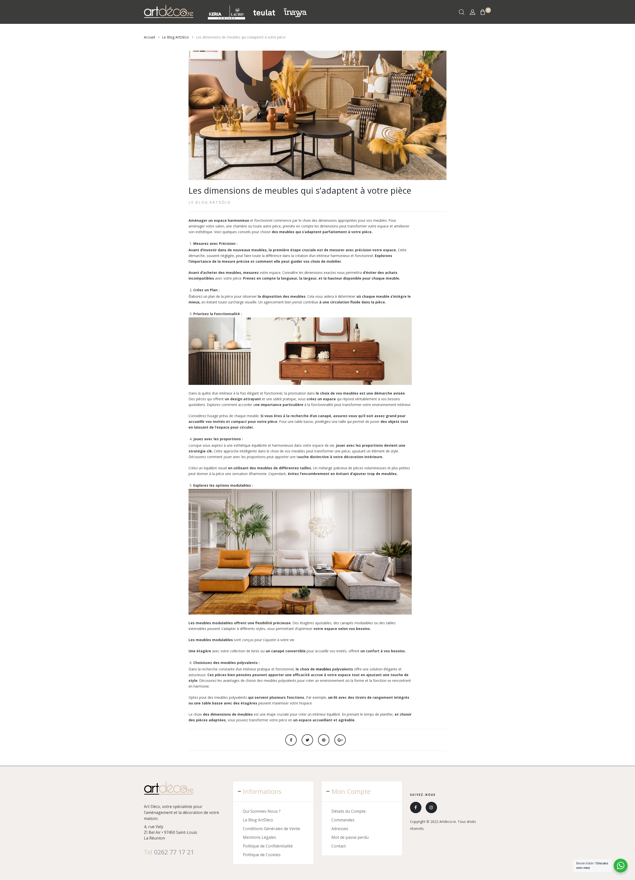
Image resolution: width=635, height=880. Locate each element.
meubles (323, 669)
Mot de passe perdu (350, 837)
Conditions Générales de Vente (271, 828)
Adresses (339, 828)
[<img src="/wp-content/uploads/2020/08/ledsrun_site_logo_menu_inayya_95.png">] (295, 12)
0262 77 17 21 (174, 851)
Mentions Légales (259, 837)
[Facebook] (291, 740)
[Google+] (340, 740)
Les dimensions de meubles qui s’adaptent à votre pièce (300, 190)
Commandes (342, 820)
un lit (332, 697)
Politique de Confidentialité (268, 846)
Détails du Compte (348, 811)
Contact (338, 846)
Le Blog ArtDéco (210, 202)
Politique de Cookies (262, 854)
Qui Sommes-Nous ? (262, 811)
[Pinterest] (323, 740)
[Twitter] (307, 740)
